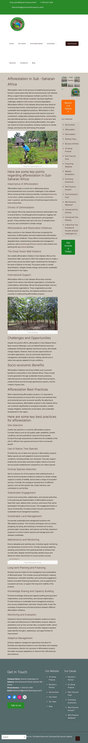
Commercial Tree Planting (71, 218)
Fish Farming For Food (71, 195)
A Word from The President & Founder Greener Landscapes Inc (71, 229)
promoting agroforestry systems (31, 244)
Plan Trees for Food (70, 157)
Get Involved (72, 44)
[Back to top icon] (77, 738)
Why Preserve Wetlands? (70, 203)
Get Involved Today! (68, 247)
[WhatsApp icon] (69, 12)
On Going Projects (68, 149)
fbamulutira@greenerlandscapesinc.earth (27, 7)
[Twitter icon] (74, 12)
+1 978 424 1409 (46, 2)
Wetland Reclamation (69, 172)
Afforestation (70, 129)
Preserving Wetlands (69, 165)
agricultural (22, 247)
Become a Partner (72, 144)
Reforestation (70, 134)
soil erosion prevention (44, 197)
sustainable (47, 119)
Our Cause (53, 697)
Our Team (52, 702)
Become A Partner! (68, 107)
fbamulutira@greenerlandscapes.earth (27, 691)
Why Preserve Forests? (70, 188)
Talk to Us (16, 705)
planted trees (28, 547)
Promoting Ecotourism (69, 180)
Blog (50, 706)
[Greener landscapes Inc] (17, 24)
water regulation (14, 200)
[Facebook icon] (72, 12)
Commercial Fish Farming (71, 211)
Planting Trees (70, 139)
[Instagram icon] (77, 12)
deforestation (29, 102)
